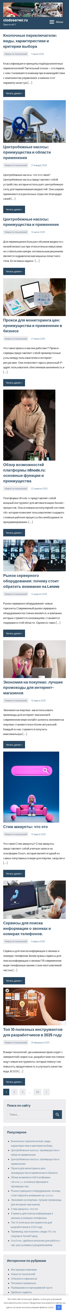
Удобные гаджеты (21, 1292)
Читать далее (13, 93)
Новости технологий (16, 53)
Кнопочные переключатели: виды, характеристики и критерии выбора (30, 40)
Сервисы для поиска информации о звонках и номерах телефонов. (27, 928)
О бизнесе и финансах (24, 1278)
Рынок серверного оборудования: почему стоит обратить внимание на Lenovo (31, 580)
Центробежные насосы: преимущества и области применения (27, 152)
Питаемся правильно (23, 1283)
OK (58, 1307)
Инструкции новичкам (24, 1269)
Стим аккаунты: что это (25, 826)
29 (37, 1091)
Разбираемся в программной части (31, 1287)
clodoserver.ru (15, 20)
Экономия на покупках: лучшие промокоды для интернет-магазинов (33, 687)
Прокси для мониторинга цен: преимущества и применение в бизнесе (32, 325)
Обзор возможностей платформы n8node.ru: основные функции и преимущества (31, 1182)
